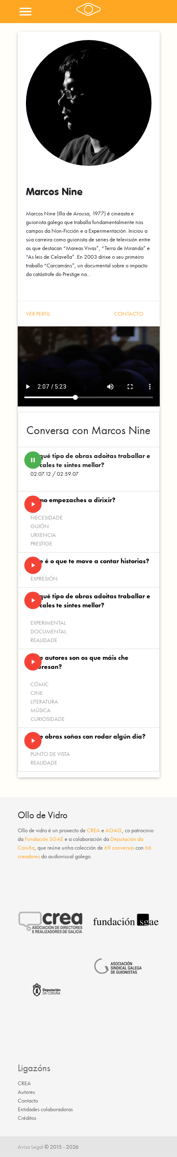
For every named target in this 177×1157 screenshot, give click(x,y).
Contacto (128, 313)
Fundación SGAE (44, 839)
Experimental (48, 622)
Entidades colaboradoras (45, 1109)
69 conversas (119, 847)
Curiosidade (47, 719)
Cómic (39, 684)
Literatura (44, 701)
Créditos (27, 1118)
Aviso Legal (30, 1146)
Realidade (43, 640)
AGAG (113, 830)
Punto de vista (50, 754)
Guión (39, 526)
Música (40, 710)
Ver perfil (38, 313)
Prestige (41, 543)
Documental (48, 631)
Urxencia (43, 534)
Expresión (44, 578)
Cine (36, 693)
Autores (26, 1092)
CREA (93, 830)
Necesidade (46, 517)
